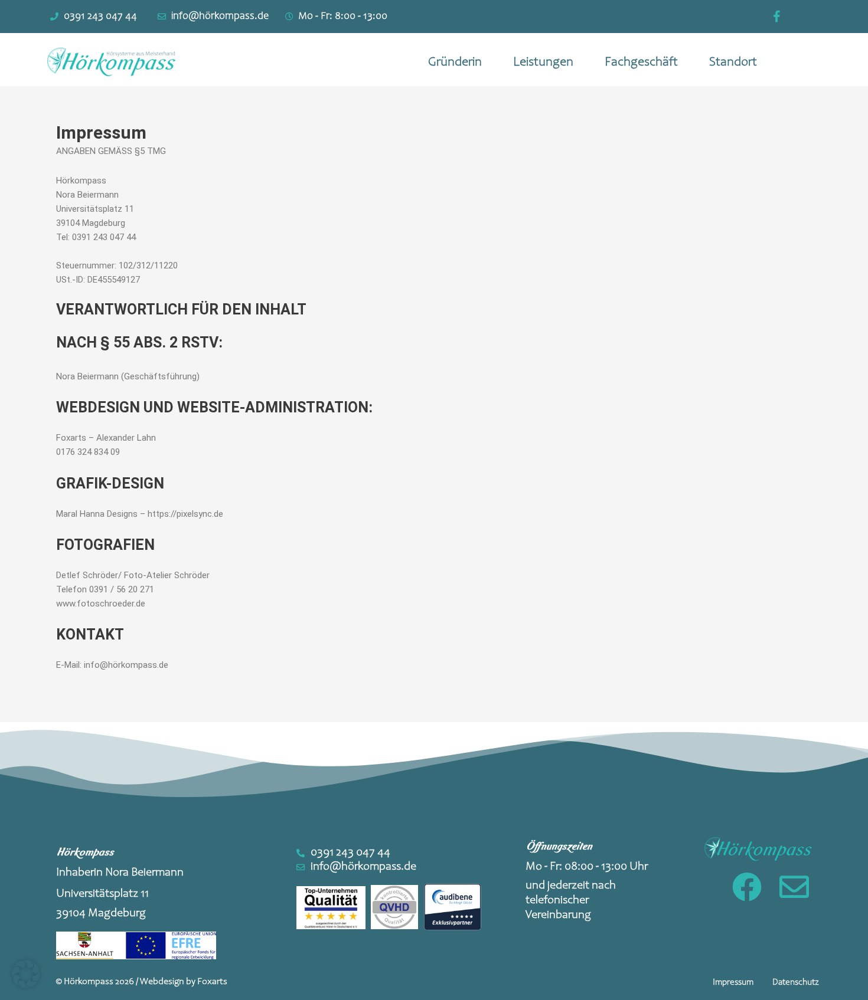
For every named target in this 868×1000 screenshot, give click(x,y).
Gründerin (455, 62)
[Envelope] (794, 886)
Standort (733, 62)
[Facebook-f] (777, 16)
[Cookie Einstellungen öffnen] (26, 985)
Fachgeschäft (641, 62)
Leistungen (543, 62)
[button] (733, 982)
